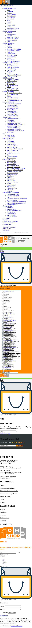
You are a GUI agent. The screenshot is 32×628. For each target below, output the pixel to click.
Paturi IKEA (10, 120)
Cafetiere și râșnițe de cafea (14, 171)
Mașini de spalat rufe (12, 145)
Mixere (9, 183)
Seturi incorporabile (12, 204)
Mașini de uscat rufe (12, 147)
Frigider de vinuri (11, 144)
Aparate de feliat (11, 164)
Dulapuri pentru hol (12, 65)
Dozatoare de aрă (11, 158)
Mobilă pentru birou (8, 78)
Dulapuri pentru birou (13, 90)
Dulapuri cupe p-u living (13, 50)
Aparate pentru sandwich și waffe (16, 168)
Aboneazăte (20, 445)
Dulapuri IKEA (11, 121)
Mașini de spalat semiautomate (15, 149)
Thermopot (10, 191)
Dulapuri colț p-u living (13, 61)
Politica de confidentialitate (7, 488)
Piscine (5, 219)
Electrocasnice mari (8, 138)
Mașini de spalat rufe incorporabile (16, 203)
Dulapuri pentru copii (12, 108)
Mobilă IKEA (7, 117)
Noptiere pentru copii (12, 115)
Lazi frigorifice (11, 142)
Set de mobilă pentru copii (14, 103)
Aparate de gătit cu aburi (13, 167)
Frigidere (9, 139)
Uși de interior (11, 135)
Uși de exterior (11, 136)
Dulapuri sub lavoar (12, 97)
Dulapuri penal (11, 59)
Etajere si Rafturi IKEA (13, 127)
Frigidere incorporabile (13, 194)
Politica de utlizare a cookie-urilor (9, 491)
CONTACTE (7, 228)
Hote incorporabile (12, 200)
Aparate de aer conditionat (10, 221)
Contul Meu (3, 512)
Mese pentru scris (11, 111)
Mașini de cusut (11, 215)
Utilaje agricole (7, 224)
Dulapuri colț (10, 19)
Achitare (2, 502)
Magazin (2, 509)
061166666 (6, 230)
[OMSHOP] (5, 4)
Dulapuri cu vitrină (12, 55)
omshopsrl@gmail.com (10, 476)
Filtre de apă (10, 176)
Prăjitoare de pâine (12, 188)
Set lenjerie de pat (11, 29)
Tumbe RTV (10, 52)
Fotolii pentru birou (12, 81)
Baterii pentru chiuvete (13, 37)
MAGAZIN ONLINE (9, 227)
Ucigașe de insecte (12, 216)
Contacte (2, 485)
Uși (4, 133)
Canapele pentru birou (13, 79)
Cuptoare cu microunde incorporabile (17, 198)
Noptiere (9, 13)
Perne (8, 20)
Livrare (2, 499)
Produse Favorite (4, 518)
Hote (8, 155)
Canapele (9, 47)
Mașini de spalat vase (12, 150)
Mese (8, 41)
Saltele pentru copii (12, 114)
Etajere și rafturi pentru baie (14, 93)
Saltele (8, 23)
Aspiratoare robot (11, 209)
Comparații (3, 520)
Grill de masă (10, 179)
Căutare (3, 556)
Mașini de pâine (11, 180)
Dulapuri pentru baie (12, 94)
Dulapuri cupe (11, 17)
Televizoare (6, 218)
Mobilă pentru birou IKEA (14, 129)
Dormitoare (10, 11)
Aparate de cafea (11, 161)
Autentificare (12, 612)
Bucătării (9, 32)
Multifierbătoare (11, 185)
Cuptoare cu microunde (13, 153)
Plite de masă (10, 186)
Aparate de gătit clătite (13, 165)
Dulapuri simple (11, 16)
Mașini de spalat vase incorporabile (16, 201)
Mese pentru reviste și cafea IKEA (16, 124)
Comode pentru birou (12, 88)
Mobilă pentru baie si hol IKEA (15, 130)
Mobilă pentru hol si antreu (10, 62)
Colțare (9, 46)
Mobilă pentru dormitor (9, 8)
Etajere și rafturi (11, 56)
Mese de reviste (11, 53)
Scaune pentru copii (12, 112)
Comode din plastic (12, 76)
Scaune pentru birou (12, 85)
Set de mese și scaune (12, 38)
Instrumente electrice (9, 222)
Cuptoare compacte (12, 156)
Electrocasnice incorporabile (11, 192)
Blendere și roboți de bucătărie (15, 170)
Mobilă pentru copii (8, 102)
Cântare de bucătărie (12, 173)
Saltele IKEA (10, 132)
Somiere (9, 22)
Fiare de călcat (11, 212)
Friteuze (9, 177)
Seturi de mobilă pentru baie (14, 100)
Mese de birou (11, 82)
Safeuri (9, 87)
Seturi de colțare (11, 34)
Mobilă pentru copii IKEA (14, 123)
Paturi (8, 10)
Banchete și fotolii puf (13, 28)
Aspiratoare (10, 207)
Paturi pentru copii (12, 105)
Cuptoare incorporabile (13, 195)
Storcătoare (10, 189)
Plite (8, 197)
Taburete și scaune (12, 40)
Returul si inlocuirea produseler (8, 494)
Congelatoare (10, 141)
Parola (2, 609)
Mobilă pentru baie (8, 91)
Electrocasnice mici (8, 159)
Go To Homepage (5, 433)
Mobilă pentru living (8, 43)
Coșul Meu (3, 515)
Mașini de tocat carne (12, 182)
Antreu (9, 64)
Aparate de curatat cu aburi (14, 210)
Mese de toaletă (11, 25)
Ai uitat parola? (4, 615)
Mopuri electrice (11, 213)
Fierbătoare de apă (12, 174)
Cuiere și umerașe (11, 69)
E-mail (2, 606)
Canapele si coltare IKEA (14, 118)
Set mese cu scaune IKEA (14, 126)
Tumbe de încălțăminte (13, 67)
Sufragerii (9, 44)
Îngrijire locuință (7, 206)
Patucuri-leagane (11, 109)
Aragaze (9, 152)
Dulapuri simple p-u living (14, 49)
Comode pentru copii (12, 106)
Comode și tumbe (11, 14)
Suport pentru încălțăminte (14, 75)
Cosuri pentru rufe (12, 99)
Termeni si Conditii (5, 496)
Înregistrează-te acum (16, 626)
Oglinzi (9, 26)
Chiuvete (9, 35)
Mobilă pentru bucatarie (9, 31)
